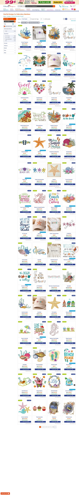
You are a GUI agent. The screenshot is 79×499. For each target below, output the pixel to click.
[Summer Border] (24, 142)
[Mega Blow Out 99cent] (39, 2)
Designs (9, 16)
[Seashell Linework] (54, 250)
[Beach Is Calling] (54, 198)
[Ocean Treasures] (24, 33)
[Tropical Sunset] (39, 61)
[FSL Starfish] (54, 303)
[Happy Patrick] (39, 381)
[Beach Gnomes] (69, 303)
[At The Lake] (24, 224)
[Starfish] (39, 142)
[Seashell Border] (54, 61)
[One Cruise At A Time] (24, 198)
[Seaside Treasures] (54, 116)
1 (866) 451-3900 (65, 6)
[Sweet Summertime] (24, 88)
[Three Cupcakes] (39, 408)
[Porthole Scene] (69, 408)
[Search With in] (15, 21)
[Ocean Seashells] (39, 355)
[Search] (54, 6)
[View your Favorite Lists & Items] (72, 9)
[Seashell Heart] (39, 88)
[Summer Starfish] (24, 408)
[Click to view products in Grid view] (66, 19)
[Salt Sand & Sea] (69, 33)
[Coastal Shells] (69, 198)
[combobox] (39, 6)
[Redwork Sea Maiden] (54, 329)
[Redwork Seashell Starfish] (39, 198)
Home (4, 16)
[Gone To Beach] (39, 329)
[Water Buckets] (69, 329)
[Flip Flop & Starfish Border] (54, 277)
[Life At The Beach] (69, 381)
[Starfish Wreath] (54, 381)
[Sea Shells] (69, 277)
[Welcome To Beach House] (69, 250)
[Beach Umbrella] (24, 329)
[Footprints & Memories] (54, 142)
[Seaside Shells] (69, 142)
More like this (28, 50)
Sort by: (19, 19)
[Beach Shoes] (69, 61)
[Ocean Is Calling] (24, 277)
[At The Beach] (69, 116)
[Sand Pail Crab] (24, 381)
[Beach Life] (24, 170)
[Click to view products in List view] (64, 19)
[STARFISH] (69, 224)
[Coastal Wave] (69, 88)
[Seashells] (54, 33)
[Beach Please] (69, 355)
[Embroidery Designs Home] (9, 6)
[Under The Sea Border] (54, 224)
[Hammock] (54, 408)
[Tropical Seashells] (69, 170)
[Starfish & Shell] (24, 303)
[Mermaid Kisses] (39, 116)
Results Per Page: (35, 19)
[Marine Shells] (24, 250)
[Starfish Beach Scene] (24, 116)
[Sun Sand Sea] (39, 33)
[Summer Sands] (54, 355)
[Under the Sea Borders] (39, 170)
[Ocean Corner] (54, 88)
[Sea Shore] (24, 61)
